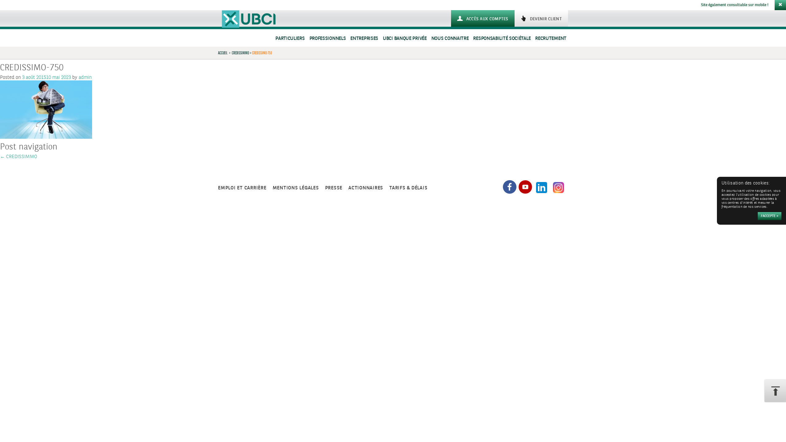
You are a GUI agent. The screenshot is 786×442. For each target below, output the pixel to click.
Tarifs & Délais (408, 188)
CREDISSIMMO (240, 53)
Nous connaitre (450, 38)
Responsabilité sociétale (502, 38)
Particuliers (290, 38)
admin (85, 77)
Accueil (223, 53)
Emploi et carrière (242, 188)
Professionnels (327, 38)
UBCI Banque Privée (405, 38)
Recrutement (550, 38)
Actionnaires (365, 188)
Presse (334, 188)
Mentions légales (296, 188)
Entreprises (364, 38)
